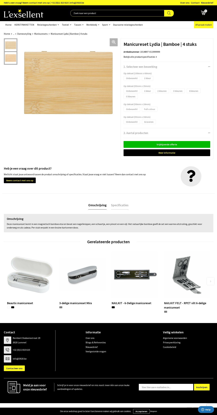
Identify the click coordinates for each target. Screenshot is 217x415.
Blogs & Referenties (96, 342)
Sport (105, 24)
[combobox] (117, 13)
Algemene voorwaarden (175, 337)
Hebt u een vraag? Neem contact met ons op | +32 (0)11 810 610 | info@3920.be (44, 2)
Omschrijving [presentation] (97, 205)
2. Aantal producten (136, 133)
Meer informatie (167, 152)
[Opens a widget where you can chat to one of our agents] (206, 410)
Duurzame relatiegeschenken (128, 24)
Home (8, 24)
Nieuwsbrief (207, 2)
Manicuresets (41, 33)
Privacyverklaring (172, 342)
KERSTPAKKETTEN (24, 24)
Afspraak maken (203, 24)
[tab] (97, 205)
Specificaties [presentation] (119, 205)
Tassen (77, 24)
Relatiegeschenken (47, 24)
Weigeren (153, 411)
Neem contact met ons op (19, 180)
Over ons (184, 2)
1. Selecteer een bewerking (140, 66)
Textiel (65, 24)
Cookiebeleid (169, 347)
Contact (195, 2)
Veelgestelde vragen (96, 351)
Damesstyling (24, 33)
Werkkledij (91, 24)
